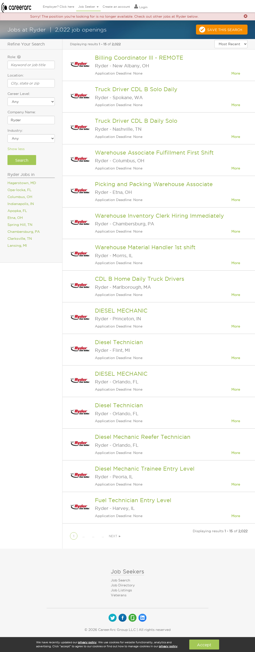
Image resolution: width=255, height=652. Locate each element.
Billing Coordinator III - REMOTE (139, 58)
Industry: (15, 130)
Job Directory (123, 585)
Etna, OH (15, 218)
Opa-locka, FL (19, 190)
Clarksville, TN (19, 239)
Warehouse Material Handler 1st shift (145, 247)
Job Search (120, 580)
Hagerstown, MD (21, 183)
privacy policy (87, 642)
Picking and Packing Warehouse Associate (154, 184)
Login (142, 7)
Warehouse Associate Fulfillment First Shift (154, 153)
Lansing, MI (17, 245)
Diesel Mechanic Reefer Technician (143, 437)
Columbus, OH (19, 197)
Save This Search (224, 30)
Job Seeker (87, 6)
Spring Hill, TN (19, 225)
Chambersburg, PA (23, 232)
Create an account (116, 6)
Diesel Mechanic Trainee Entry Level (144, 469)
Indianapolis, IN (20, 204)
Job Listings (121, 590)
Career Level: (18, 94)
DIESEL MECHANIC (121, 311)
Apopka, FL (17, 211)
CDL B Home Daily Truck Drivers (139, 279)
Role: (12, 57)
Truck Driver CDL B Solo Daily (136, 89)
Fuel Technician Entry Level (133, 500)
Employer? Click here (58, 6)
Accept (204, 645)
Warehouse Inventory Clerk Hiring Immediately (159, 216)
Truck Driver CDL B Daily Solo (136, 121)
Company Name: (21, 112)
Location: (15, 75)
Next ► (115, 536)
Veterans (119, 595)
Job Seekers (127, 571)
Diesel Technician (119, 342)
